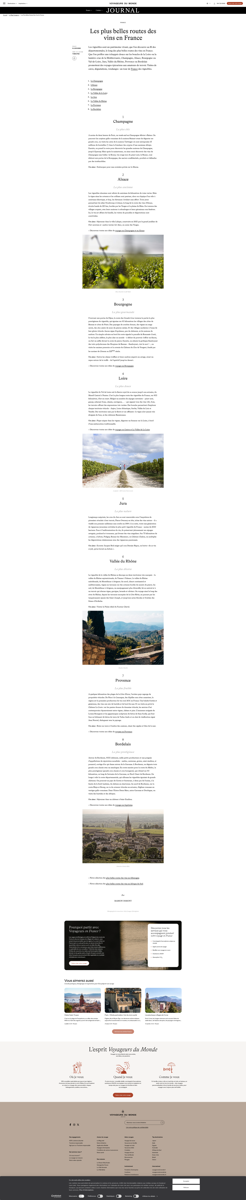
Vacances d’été (129, 1148)
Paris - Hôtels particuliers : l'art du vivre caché (121, 1015)
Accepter (186, 1181)
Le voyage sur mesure (76, 1158)
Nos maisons (101, 1159)
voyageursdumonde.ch (159, 1174)
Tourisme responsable (76, 1143)
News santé (100, 1152)
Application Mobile (102, 1145)
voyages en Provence (123, 731)
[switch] (100, 1196)
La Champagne (97, 81)
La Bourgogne (96, 89)
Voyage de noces (130, 1140)
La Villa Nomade (102, 1167)
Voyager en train (130, 1145)
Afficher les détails (148, 1196)
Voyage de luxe (129, 1152)
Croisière (127, 1150)
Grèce (154, 1159)
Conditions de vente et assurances (107, 1150)
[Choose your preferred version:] (208, 3)
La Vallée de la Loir (99, 93)
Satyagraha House (102, 1165)
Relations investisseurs (132, 1174)
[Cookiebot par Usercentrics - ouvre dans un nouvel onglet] (56, 1196)
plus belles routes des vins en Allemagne (122, 878)
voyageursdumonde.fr (159, 1170)
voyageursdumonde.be (159, 1172)
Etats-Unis (155, 1155)
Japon (154, 1140)
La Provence (96, 105)
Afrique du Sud (156, 1150)
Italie (153, 1143)
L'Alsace (94, 85)
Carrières (127, 1172)
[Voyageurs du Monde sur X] (78, 1124)
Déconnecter (129, 1157)
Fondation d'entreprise (131, 1170)
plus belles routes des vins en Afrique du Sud (124, 883)
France (123, 22)
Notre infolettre (101, 1143)
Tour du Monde (129, 1155)
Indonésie (155, 1152)
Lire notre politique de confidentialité (137, 1127)
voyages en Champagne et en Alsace (129, 230)
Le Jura (94, 97)
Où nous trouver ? (74, 1155)
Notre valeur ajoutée (75, 1160)
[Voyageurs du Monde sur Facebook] (70, 1124)
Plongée (127, 1159)
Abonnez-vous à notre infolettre (136, 1122)
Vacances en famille (131, 1143)
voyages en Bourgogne (124, 366)
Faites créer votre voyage (79, 963)
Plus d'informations (86, 1190)
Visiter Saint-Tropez (71, 1015)
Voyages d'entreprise (103, 1148)
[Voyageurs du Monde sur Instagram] (74, 1124)
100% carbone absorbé (76, 1140)
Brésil (154, 1157)
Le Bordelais (96, 109)
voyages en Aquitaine (123, 805)
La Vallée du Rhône (99, 101)
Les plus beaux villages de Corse (156, 1015)
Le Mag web (100, 1140)
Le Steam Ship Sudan (103, 1163)
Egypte (154, 1145)
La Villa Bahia (101, 1170)
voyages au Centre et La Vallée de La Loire (132, 429)
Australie (155, 1148)
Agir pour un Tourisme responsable (79, 1145)
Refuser (186, 1187)
